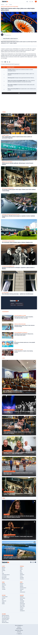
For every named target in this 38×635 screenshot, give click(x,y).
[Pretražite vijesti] (30, 1)
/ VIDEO (3, 498)
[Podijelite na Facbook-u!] (5, 62)
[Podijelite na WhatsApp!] (9, 62)
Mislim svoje (4, 621)
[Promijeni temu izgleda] (27, 1)
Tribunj (21, 569)
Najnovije (3, 567)
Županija (22, 566)
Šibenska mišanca (5, 622)
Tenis (21, 590)
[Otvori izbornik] (36, 1)
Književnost (4, 600)
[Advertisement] (19, 103)
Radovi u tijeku (13, 305)
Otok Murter (22, 574)
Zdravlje (21, 599)
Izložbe (3, 602)
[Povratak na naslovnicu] (14, 1)
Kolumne (4, 614)
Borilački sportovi (23, 587)
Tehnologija (22, 600)
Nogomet (21, 583)
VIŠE (19, 93)
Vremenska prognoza (6, 574)
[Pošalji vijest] (32, 1)
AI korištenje (19, 631)
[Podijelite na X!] (7, 62)
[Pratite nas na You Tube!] (35, 562)
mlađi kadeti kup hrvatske (9, 64)
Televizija (3, 589)
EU (2, 571)
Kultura (3, 595)
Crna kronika (4, 576)
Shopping (21, 596)
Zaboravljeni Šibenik (5, 618)
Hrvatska (3, 570)
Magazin (22, 595)
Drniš (21, 571)
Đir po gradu (4, 577)
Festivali (3, 587)
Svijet (3, 573)
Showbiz (3, 583)
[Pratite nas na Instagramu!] (33, 562)
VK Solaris (3, 64)
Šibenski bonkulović (5, 615)
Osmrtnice (12, 303)
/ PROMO (4, 112)
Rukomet (21, 586)
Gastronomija (22, 603)
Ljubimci (21, 609)
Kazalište (3, 598)
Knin (21, 570)
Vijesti (3, 566)
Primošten (22, 577)
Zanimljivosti (22, 610)
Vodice (21, 567)
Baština (3, 603)
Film (3, 599)
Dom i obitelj (22, 605)
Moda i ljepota (22, 598)
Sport (6, 4)
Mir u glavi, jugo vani (5, 616)
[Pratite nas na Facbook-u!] (30, 562)
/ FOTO (3, 358)
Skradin (21, 573)
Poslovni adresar (20, 305)
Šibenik (3, 569)
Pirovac (21, 576)
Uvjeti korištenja (19, 628)
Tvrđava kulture (5, 596)
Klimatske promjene (5, 578)
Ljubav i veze (22, 606)
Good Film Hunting (5, 619)
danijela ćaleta (17, 64)
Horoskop (21, 607)
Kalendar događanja (19, 303)
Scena (3, 582)
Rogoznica (22, 578)
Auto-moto (22, 602)
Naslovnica (2, 4)
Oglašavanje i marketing (19, 630)
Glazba (3, 586)
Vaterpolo (10, 4)
